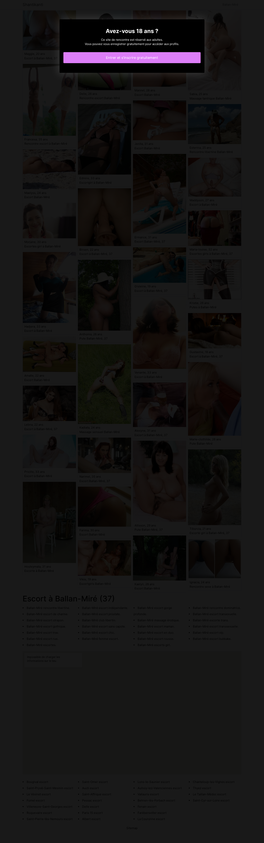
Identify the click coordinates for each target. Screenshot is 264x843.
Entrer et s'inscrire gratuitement (132, 58)
